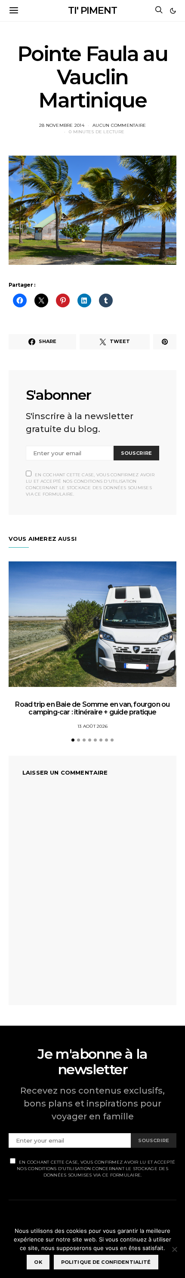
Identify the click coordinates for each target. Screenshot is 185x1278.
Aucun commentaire (119, 125)
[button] (173, 10)
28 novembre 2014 (61, 125)
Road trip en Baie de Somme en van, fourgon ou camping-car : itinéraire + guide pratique (92, 708)
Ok (38, 1262)
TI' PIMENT (92, 10)
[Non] (174, 1249)
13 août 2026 (92, 726)
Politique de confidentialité (106, 1262)
